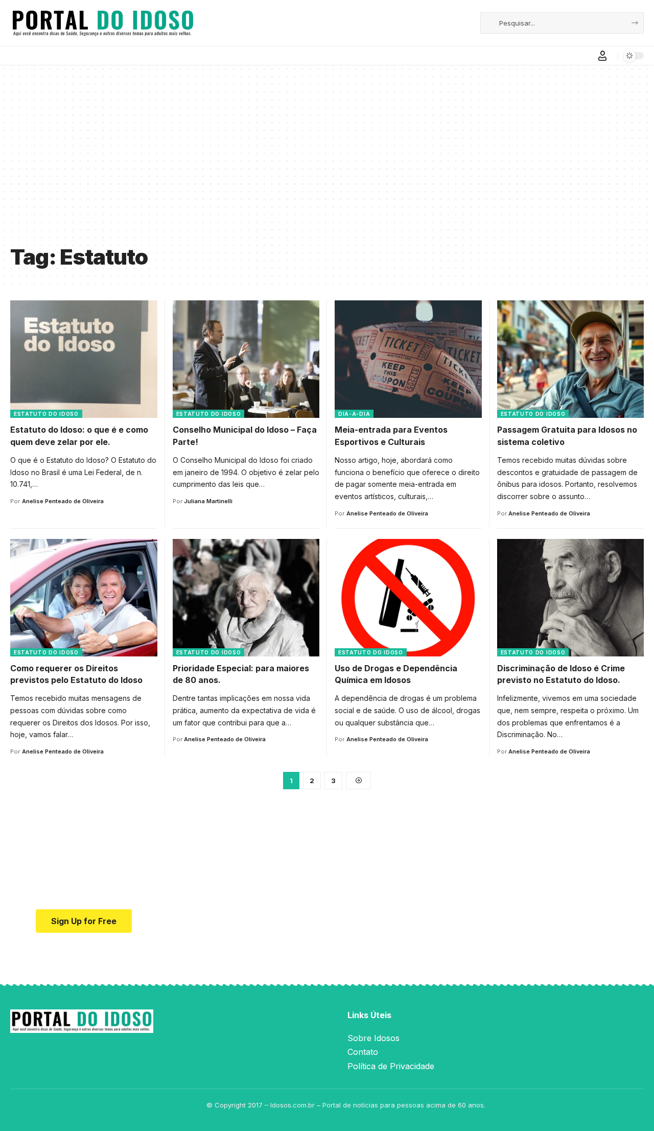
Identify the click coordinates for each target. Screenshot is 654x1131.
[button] (602, 56)
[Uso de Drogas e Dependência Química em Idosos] (408, 597)
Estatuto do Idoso (46, 414)
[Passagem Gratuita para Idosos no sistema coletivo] (570, 359)
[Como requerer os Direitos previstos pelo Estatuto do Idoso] (83, 597)
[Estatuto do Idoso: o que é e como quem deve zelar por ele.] (83, 359)
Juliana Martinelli (208, 501)
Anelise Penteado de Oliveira (63, 501)
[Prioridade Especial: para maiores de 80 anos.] (246, 597)
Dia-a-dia (354, 414)
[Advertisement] (327, 162)
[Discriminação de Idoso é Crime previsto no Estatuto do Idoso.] (570, 597)
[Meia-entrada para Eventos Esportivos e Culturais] (408, 359)
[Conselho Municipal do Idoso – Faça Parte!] (246, 359)
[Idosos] (103, 23)
